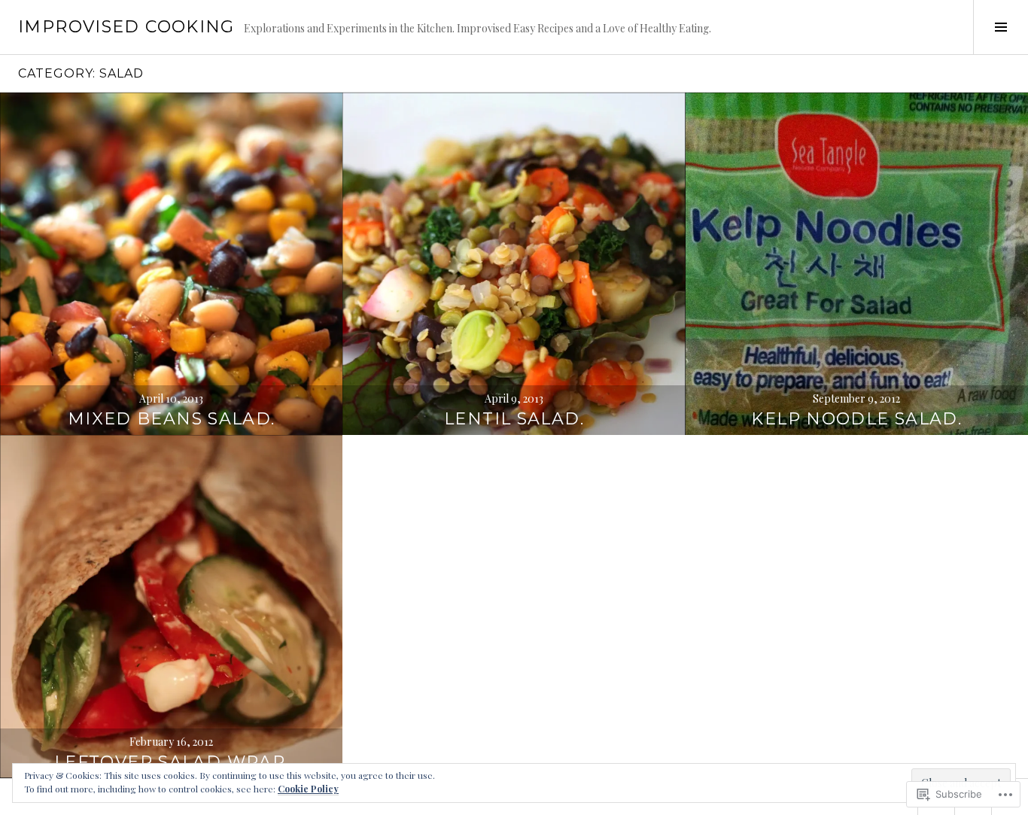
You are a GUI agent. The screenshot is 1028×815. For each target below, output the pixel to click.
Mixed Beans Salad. (171, 419)
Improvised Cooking (126, 27)
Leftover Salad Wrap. (171, 762)
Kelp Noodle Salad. (856, 419)
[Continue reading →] (171, 264)
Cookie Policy (308, 789)
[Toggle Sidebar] (1000, 27)
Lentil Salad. (514, 419)
